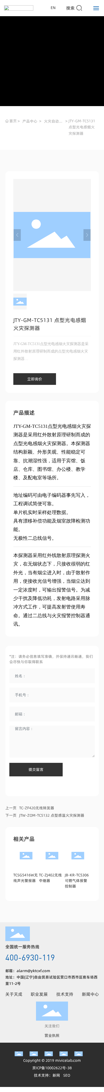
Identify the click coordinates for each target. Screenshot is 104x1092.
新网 (56, 1075)
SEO (66, 1075)
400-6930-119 (30, 957)
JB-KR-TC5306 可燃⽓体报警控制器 (77, 880)
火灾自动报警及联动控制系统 (53, 121)
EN (53, 7)
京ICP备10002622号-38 (52, 1068)
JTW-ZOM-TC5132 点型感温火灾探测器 (51, 815)
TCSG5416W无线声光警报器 (25, 877)
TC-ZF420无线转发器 (36, 808)
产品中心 (29, 121)
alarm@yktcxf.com (33, 970)
